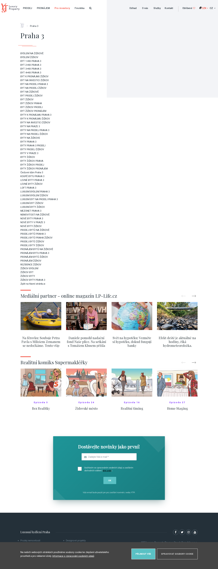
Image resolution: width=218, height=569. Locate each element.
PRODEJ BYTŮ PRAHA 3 (33, 233)
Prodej (27, 8)
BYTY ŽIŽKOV (27, 157)
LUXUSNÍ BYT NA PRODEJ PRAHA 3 (39, 199)
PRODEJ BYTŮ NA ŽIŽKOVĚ (34, 230)
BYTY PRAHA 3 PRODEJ (32, 145)
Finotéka (80, 8)
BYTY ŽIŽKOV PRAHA (31, 160)
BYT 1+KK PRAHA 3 (30, 61)
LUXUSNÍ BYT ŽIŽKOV (31, 203)
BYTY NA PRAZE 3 (30, 126)
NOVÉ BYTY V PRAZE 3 (32, 222)
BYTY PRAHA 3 (28, 141)
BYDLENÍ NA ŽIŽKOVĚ (32, 53)
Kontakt (169, 8)
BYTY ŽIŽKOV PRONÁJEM (34, 168)
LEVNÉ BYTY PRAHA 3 (32, 180)
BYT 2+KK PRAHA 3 (30, 65)
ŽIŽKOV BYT (27, 272)
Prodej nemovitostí (30, 540)
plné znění (107, 471)
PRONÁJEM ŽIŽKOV (30, 260)
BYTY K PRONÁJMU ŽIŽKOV (35, 118)
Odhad (133, 8)
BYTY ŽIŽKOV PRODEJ (32, 164)
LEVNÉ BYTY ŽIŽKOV (31, 184)
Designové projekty (76, 540)
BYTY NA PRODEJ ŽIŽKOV (34, 134)
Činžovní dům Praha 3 (31, 172)
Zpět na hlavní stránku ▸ (32, 283)
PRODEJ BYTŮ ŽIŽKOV (32, 241)
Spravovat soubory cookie (177, 554)
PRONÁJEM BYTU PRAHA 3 (34, 253)
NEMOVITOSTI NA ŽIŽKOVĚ (35, 214)
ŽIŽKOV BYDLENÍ (29, 268)
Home (23, 24)
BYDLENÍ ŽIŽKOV (29, 57)
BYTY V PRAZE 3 (29, 153)
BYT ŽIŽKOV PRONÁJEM (33, 111)
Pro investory (62, 8)
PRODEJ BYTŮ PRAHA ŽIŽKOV (36, 237)
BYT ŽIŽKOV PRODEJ (31, 107)
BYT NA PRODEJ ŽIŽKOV (33, 88)
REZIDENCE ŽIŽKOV (30, 264)
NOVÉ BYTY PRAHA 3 (31, 218)
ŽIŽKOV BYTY (27, 276)
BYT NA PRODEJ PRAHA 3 (34, 84)
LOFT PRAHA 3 (28, 187)
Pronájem (43, 8)
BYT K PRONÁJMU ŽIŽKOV (34, 76)
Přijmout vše (143, 554)
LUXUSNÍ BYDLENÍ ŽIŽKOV (34, 195)
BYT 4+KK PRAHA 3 (30, 72)
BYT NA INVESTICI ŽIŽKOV (34, 80)
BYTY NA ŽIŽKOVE (30, 137)
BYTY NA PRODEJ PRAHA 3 (34, 130)
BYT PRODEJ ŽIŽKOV (31, 95)
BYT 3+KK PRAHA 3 (30, 68)
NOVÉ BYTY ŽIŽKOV (31, 226)
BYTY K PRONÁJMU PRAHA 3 (35, 114)
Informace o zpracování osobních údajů (73, 556)
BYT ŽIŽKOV (27, 99)
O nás (145, 8)
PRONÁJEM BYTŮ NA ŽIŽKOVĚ (36, 249)
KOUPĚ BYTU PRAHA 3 (32, 176)
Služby (157, 8)
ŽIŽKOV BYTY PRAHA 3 (32, 280)
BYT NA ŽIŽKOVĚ (29, 91)
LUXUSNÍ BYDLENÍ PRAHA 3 (35, 191)
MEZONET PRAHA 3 (30, 210)
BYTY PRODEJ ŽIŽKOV (32, 149)
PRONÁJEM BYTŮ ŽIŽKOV (34, 256)
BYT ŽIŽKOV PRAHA (31, 103)
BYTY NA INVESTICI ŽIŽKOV (35, 122)
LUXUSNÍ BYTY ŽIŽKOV (32, 207)
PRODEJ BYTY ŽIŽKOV (32, 245)
